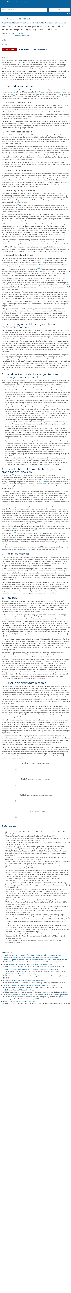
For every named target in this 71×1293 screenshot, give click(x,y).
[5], (42, 266)
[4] (11, 301)
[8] (25, 227)
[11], (61, 278)
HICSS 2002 (26, 19)
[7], (9, 268)
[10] (45, 260)
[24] (16, 280)
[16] (67, 572)
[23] (10, 266)
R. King (4, 43)
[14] (45, 248)
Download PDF (10, 49)
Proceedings (11, 19)
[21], (14, 96)
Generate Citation (40, 49)
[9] (34, 138)
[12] (36, 530)
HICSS (19, 19)
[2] (62, 96)
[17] (15, 273)
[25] (15, 579)
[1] (13, 354)
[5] (42, 296)
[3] (32, 459)
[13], (13, 273)
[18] (40, 268)
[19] (15, 533)
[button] (68, 14)
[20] (13, 284)
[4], (7, 268)
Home (3, 19)
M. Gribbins (5, 45)
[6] (39, 91)
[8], (18, 204)
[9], (36, 96)
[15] (44, 266)
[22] (60, 284)
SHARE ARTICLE (25, 49)
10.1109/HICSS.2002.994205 (21, 36)
